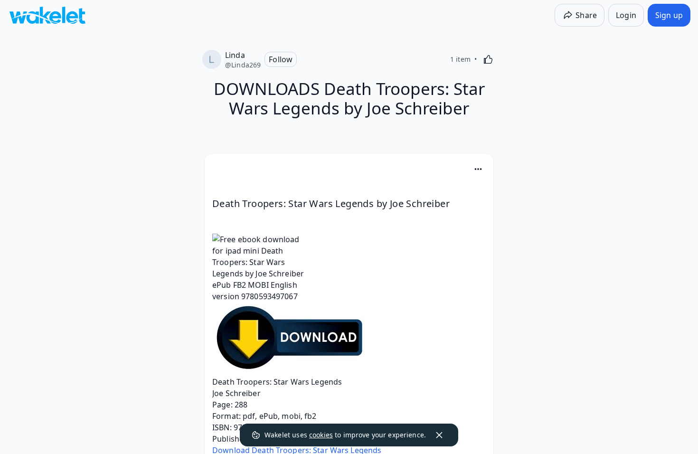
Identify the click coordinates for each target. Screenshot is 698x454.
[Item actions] (478, 169)
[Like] (488, 59)
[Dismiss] (439, 435)
